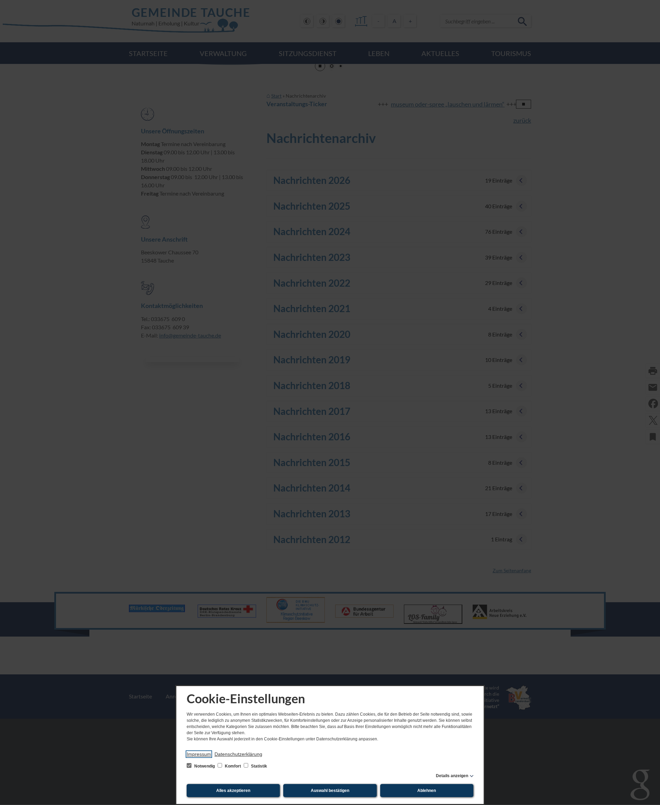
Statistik (258, 766)
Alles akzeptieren (233, 790)
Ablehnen (426, 790)
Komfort (233, 766)
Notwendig (204, 766)
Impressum (199, 754)
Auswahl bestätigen (330, 790)
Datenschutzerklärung (238, 754)
